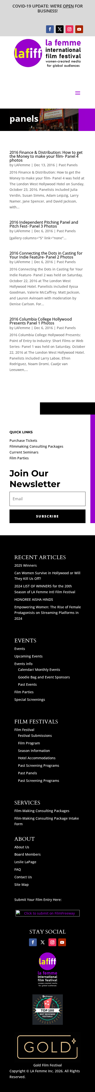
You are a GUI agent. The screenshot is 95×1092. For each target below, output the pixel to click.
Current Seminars (24, 452)
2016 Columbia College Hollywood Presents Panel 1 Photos (41, 321)
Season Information (34, 750)
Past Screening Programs (38, 765)
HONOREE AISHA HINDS (33, 599)
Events (19, 648)
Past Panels (68, 165)
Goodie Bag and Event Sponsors (44, 677)
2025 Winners (25, 565)
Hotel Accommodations (37, 758)
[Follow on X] (60, 29)
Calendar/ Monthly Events (39, 669)
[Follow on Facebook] (50, 29)
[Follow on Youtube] (79, 29)
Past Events (27, 684)
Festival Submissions (35, 735)
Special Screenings (29, 699)
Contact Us (23, 877)
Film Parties (19, 458)
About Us (21, 847)
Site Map (21, 884)
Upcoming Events (28, 656)
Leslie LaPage (25, 862)
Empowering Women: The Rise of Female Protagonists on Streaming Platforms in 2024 (47, 613)
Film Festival (24, 729)
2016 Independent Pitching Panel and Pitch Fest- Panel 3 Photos (44, 224)
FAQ (17, 869)
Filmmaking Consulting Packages (36, 446)
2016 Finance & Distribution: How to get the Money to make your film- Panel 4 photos (46, 156)
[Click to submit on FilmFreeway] (48, 915)
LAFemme (22, 165)
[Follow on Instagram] (69, 29)
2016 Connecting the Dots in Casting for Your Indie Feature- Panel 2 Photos (46, 255)
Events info (23, 663)
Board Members (27, 854)
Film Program (29, 743)
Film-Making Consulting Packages (41, 810)
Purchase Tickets (23, 440)
